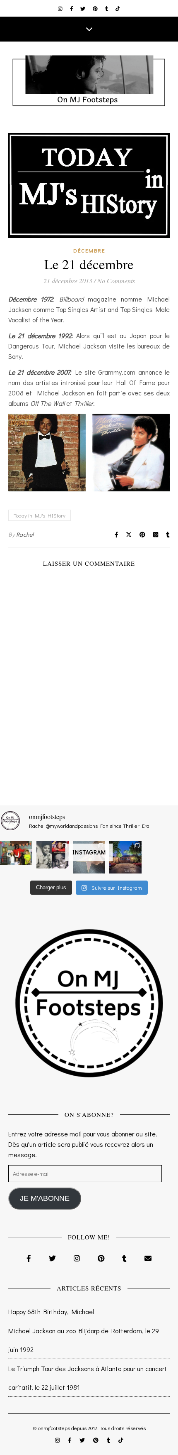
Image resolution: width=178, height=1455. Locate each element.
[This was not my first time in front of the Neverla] (125, 857)
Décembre (89, 250)
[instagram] (61, 8)
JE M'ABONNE (45, 1198)
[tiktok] (117, 8)
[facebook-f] (72, 8)
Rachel (25, 534)
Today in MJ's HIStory (39, 515)
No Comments (116, 280)
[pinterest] (96, 8)
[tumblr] (107, 8)
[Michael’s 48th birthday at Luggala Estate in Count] (16, 853)
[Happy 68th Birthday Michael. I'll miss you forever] (52, 855)
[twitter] (83, 8)
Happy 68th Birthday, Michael (51, 1311)
